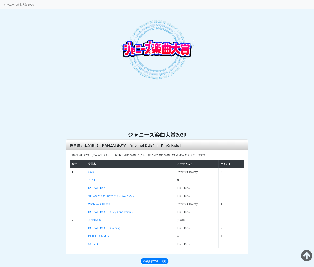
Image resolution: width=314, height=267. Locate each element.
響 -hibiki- (94, 244)
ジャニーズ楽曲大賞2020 (19, 4)
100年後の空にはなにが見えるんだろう (111, 196)
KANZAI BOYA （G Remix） (105, 228)
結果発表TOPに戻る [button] (154, 261)
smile (91, 172)
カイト (92, 180)
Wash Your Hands (99, 204)
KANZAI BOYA (96, 188)
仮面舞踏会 (94, 220)
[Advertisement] (157, 106)
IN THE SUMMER (98, 236)
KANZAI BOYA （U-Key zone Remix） (111, 212)
